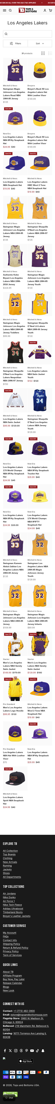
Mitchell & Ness (10, 86)
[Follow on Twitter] (10, 1051)
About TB (8, 971)
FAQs (6, 936)
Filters (18, 43)
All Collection (10, 850)
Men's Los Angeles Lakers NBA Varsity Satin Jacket (12, 665)
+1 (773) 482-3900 (24, 1010)
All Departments (12, 876)
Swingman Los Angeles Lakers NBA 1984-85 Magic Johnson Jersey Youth (38, 569)
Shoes (6, 873)
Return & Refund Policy (15, 947)
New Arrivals (10, 861)
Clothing (7, 858)
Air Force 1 (9, 901)
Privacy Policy (11, 951)
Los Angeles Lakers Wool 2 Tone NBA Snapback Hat (37, 710)
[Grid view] (43, 53)
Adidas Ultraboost (13, 908)
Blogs (6, 986)
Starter (6, 659)
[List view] (50, 53)
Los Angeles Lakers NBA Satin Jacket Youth (37, 374)
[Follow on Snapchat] (43, 1051)
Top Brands (9, 854)
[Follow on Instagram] (16, 1051)
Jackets (7, 869)
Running (7, 865)
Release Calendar (12, 983)
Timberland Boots (13, 912)
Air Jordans (9, 893)
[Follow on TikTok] (37, 1051)
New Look (8, 990)
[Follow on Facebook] (5, 1051)
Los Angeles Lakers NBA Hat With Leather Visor (14, 755)
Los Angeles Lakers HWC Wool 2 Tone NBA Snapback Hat (37, 185)
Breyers (31, 86)
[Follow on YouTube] (32, 1051)
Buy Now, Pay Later (14, 979)
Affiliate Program (12, 975)
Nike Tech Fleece (12, 904)
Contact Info (10, 940)
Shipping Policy (11, 943)
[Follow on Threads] (21, 1051)
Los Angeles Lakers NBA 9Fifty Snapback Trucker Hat (38, 470)
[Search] (6, 33)
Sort (38, 43)
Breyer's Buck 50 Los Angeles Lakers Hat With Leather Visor (38, 92)
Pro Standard (9, 704)
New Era (7, 134)
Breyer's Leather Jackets (16, 916)
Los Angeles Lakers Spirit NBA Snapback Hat (13, 800)
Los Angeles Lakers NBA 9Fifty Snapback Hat (13, 140)
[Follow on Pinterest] (27, 1051)
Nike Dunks (9, 897)
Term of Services (12, 955)
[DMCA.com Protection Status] (27, 1094)
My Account (9, 932)
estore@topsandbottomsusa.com (29, 1014)
